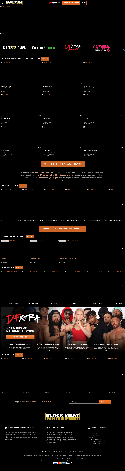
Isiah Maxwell (10, 87)
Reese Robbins (5, 118)
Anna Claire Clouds (90, 150)
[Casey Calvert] (54, 286)
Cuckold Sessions (63, 261)
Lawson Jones (4, 120)
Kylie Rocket (88, 86)
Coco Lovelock (48, 118)
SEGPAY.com (75, 460)
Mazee (3, 152)
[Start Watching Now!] (43, 19)
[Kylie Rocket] (75, 286)
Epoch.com (30, 460)
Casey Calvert (54, 303)
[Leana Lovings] (97, 286)
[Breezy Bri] (11, 374)
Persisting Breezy (7, 86)
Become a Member (71, 3)
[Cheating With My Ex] (102, 49)
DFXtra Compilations (6, 261)
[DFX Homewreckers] (32, 204)
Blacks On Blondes (35, 261)
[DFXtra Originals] (72, 48)
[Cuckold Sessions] (43, 48)
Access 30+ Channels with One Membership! (62, 229)
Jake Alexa (74, 258)
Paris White (46, 150)
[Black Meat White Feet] (14, 3)
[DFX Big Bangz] (75, 204)
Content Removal (99, 460)
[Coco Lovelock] (32, 286)
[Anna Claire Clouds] (11, 286)
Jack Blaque (87, 87)
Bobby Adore (46, 152)
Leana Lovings (47, 86)
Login (84, 3)
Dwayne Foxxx (97, 152)
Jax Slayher (53, 120)
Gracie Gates (88, 118)
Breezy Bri (3, 87)
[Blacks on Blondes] (14, 48)
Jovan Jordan (46, 87)
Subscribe (105, 402)
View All (45, 59)
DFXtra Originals (31, 220)
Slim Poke (32, 258)
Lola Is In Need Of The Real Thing (40, 257)
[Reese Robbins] (75, 374)
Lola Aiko (37, 258)
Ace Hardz (61, 258)
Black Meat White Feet (7, 90)
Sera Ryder (5, 150)
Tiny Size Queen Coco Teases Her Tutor (71, 257)
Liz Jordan (3, 258)
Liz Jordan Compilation (9, 257)
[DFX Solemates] (97, 204)
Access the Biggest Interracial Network (62, 164)
